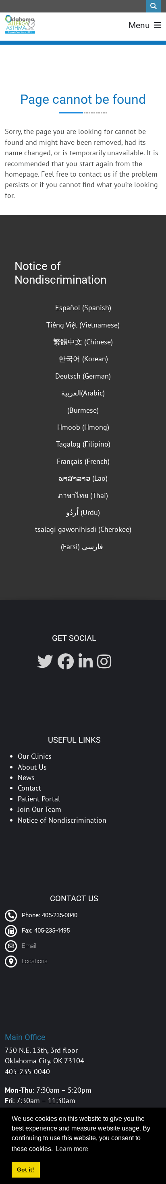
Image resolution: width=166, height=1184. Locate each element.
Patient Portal (39, 798)
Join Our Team (39, 809)
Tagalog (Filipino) (83, 444)
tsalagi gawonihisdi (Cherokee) (83, 529)
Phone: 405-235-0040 (48, 915)
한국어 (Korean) (83, 358)
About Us (32, 767)
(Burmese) (83, 410)
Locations (34, 961)
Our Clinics (35, 756)
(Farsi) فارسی (83, 546)
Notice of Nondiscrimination (60, 272)
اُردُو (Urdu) (83, 512)
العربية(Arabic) (83, 392)
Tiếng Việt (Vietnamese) (83, 324)
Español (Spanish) (83, 307)
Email (29, 945)
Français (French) (83, 461)
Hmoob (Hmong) (83, 427)
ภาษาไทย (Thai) (83, 495)
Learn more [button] (72, 1148)
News (26, 777)
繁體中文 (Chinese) (83, 341)
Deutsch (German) (83, 376)
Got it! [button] (25, 1169)
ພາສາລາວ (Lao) (83, 478)
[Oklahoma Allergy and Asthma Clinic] (20, 24)
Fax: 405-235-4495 (45, 930)
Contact (29, 788)
